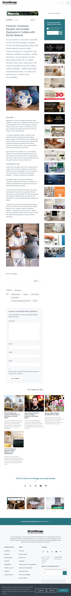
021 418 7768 (58, 557)
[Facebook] (43, 551)
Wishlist (6, 571)
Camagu (25, 294)
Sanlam (35, 300)
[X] (47, 551)
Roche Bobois (15, 297)
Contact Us (22, 557)
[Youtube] (56, 551)
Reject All (52, 590)
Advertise (22, 561)
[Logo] (29, 2)
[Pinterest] (60, 551)
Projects (6, 561)
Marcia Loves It (8, 568)
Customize (41, 590)
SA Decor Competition (25, 568)
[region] (35, 590)
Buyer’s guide (23, 554)
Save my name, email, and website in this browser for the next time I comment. (24, 372)
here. (15, 273)
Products (7, 554)
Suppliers (7, 551)
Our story (21, 551)
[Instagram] (52, 551)
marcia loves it (35, 294)
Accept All (63, 590)
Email (11, 361)
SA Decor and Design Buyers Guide (20, 300)
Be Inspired (9, 19)
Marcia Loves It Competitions (27, 564)
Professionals (8, 557)
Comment (12, 321)
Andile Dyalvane (15, 294)
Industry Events (23, 571)
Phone (10, 352)
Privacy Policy (23, 578)
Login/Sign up (8, 574)
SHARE (33, 19)
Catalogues (7, 564)
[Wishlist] (62, 2)
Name (11, 344)
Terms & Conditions (24, 574)
